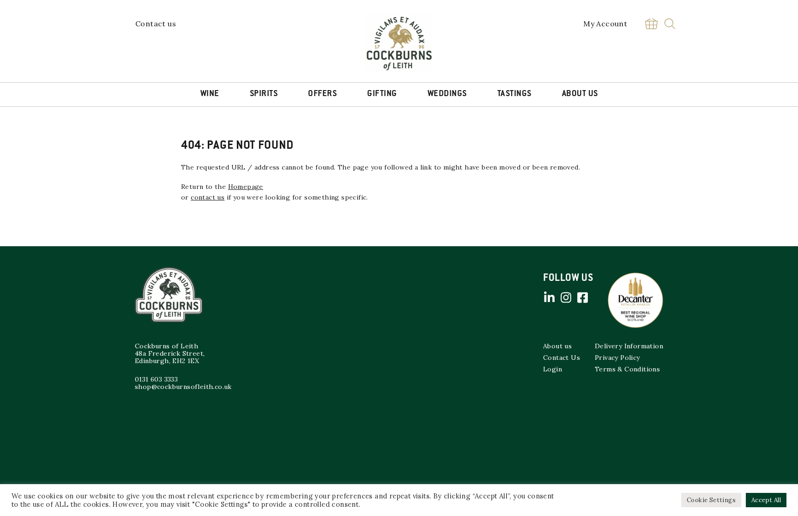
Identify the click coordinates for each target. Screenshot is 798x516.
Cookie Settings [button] (711, 500)
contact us (207, 197)
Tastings (514, 94)
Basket (651, 23)
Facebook (582, 297)
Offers (322, 94)
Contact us (155, 23)
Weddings (447, 94)
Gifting (382, 94)
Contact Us (561, 357)
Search (670, 23)
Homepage (245, 186)
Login (552, 369)
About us (557, 346)
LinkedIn (549, 297)
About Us (580, 94)
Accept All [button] (766, 500)
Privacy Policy (617, 357)
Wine (209, 94)
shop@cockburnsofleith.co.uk (183, 386)
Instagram (566, 297)
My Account (605, 23)
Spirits (264, 94)
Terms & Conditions (627, 369)
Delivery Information (629, 346)
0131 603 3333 (156, 379)
